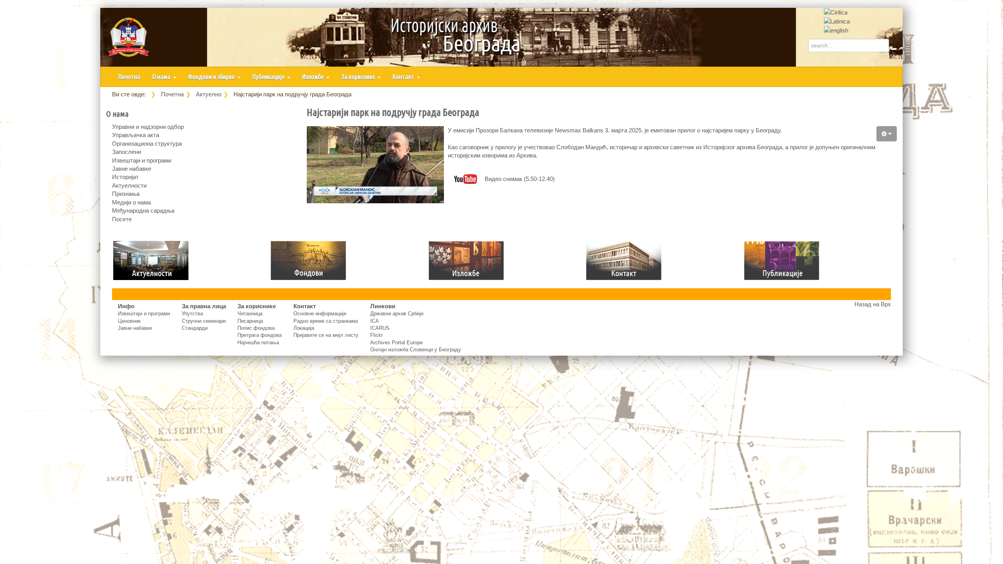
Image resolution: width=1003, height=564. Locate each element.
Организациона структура (147, 143)
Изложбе (313, 76)
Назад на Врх (873, 304)
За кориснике (358, 76)
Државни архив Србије (397, 313)
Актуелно (208, 94)
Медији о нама (131, 202)
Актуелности (129, 185)
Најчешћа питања (258, 342)
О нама (162, 76)
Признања (125, 193)
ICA (374, 321)
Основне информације (319, 313)
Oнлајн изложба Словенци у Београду (415, 349)
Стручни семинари (204, 321)
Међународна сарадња (143, 210)
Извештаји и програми (141, 160)
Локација (303, 328)
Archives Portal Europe (396, 342)
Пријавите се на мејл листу (325, 335)
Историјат (125, 177)
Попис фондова (256, 328)
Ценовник (129, 321)
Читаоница (250, 313)
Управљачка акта (135, 135)
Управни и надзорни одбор (148, 126)
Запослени (126, 151)
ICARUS (379, 328)
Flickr (376, 335)
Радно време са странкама (325, 321)
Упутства (192, 313)
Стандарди (195, 328)
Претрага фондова (259, 335)
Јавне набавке (131, 168)
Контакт (404, 76)
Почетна (129, 76)
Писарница (250, 321)
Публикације (269, 76)
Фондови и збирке (212, 76)
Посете (122, 219)
